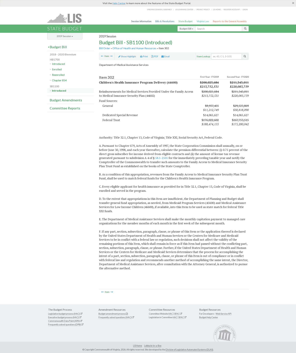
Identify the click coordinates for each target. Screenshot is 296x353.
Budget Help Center (208, 317)
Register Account (232, 9)
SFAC (177, 313)
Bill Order (104, 48)
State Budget (185, 21)
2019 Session (64, 36)
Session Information (141, 21)
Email (167, 56)
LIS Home (137, 345)
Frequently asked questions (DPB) (64, 324)
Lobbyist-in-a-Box (152, 345)
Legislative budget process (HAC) (64, 313)
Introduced (58, 63)
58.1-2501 (161, 158)
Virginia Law (203, 21)
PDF (155, 56)
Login (245, 9)
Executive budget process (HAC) (63, 317)
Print (145, 56)
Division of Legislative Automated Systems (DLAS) (189, 349)
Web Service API (223, 313)
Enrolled (57, 69)
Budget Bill (186, 28)
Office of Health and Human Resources (134, 48)
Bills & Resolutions (164, 21)
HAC (170, 313)
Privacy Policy (203, 9)
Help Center (119, 3)
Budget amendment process (112, 313)
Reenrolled (58, 74)
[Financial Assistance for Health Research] (102, 56)
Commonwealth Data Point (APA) (64, 321)
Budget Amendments (66, 100)
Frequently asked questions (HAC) (115, 317)
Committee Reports (65, 108)
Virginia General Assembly (159, 9)
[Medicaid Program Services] (111, 56)
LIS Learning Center (184, 9)
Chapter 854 (59, 80)
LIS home (217, 9)
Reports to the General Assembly (230, 21)
